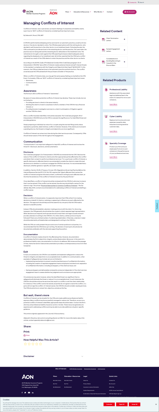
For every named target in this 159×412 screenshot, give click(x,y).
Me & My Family (57, 380)
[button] (157, 206)
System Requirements (88, 390)
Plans (67, 12)
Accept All (134, 404)
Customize (109, 404)
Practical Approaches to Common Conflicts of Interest (59, 185)
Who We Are (98, 12)
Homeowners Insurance (90, 369)
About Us (85, 380)
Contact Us (133, 2)
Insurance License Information (91, 387)
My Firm (55, 383)
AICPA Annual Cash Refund (116, 390)
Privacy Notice (87, 383)
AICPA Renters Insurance (76, 369)
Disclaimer (29, 356)
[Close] (156, 404)
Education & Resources (81, 12)
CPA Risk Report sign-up (115, 393)
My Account (131, 12)
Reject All (121, 404)
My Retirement (56, 387)
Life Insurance (101, 369)
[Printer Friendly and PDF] (27, 336)
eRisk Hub (111, 387)
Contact (109, 12)
